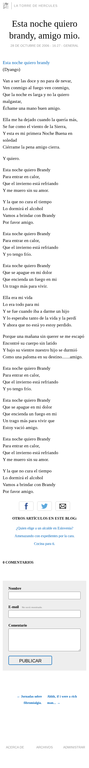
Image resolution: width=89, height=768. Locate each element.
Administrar (74, 747)
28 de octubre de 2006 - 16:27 (35, 45)
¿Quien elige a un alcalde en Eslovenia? (44, 528)
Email (62, 506)
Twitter (44, 506)
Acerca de (15, 747)
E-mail (25, 607)
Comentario (17, 625)
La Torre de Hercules (36, 6)
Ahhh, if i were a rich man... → (62, 700)
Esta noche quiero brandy (26, 62)
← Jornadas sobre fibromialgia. (29, 700)
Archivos (44, 747)
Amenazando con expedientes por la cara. (45, 536)
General (71, 45)
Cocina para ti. (44, 544)
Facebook (26, 506)
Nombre (14, 588)
